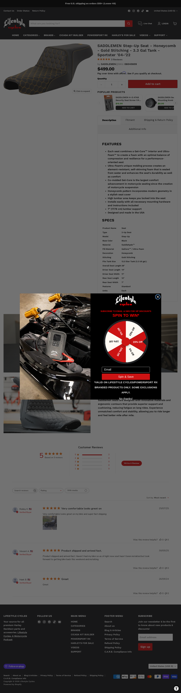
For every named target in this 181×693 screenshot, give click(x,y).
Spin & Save (126, 376)
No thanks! (126, 398)
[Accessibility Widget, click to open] (176, 688)
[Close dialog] (158, 297)
